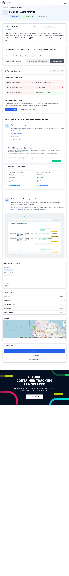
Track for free (57, 61)
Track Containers (34, 351)
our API (13, 210)
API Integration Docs (34, 359)
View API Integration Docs (27, 109)
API (14, 142)
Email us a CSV (17, 139)
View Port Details (34, 355)
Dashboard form (17, 134)
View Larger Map (34, 340)
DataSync (18, 210)
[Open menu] (65, 3)
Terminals (5, 8)
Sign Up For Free (11, 109)
